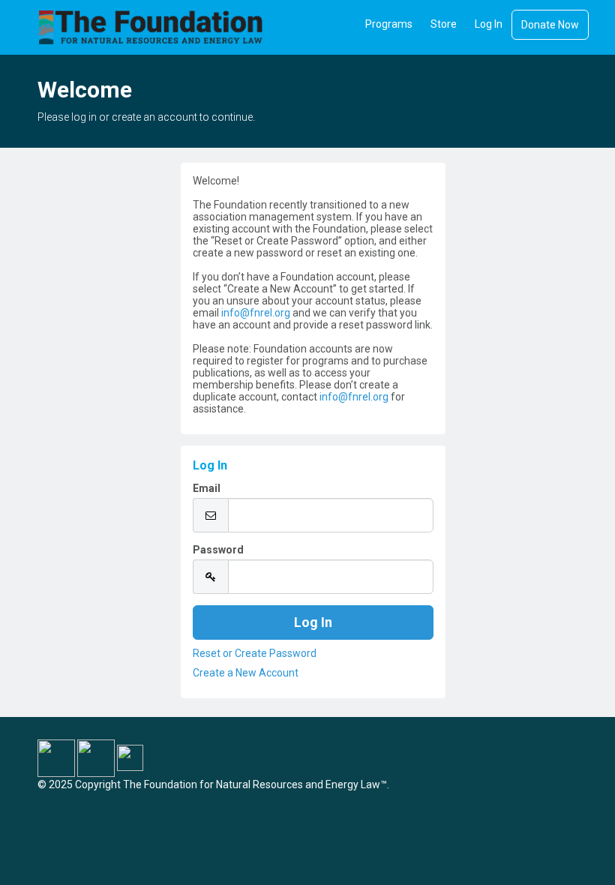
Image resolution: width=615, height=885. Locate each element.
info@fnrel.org (255, 313)
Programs (388, 24)
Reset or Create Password (254, 653)
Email (206, 488)
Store (443, 24)
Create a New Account (245, 673)
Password (218, 550)
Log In (488, 24)
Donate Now (550, 25)
